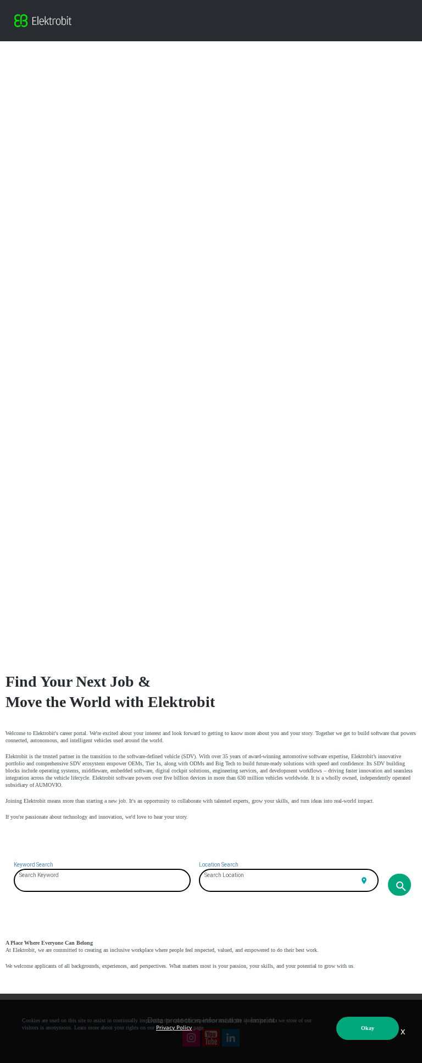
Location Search (218, 865)
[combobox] (102, 881)
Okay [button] (367, 1028)
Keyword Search (33, 865)
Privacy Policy (174, 1027)
